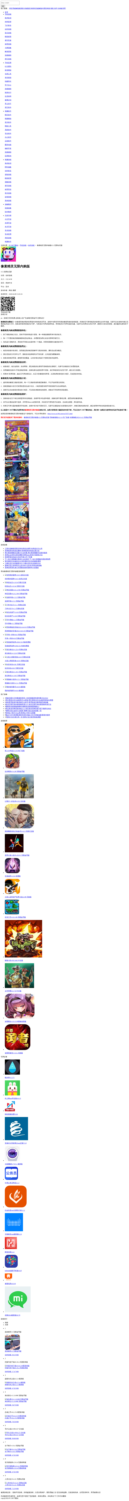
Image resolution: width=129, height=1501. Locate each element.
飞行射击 (8, 25)
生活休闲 (8, 96)
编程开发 (8, 148)
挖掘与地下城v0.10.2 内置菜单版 (16, 1368)
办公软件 (8, 137)
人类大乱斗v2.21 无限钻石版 (15, 1485)
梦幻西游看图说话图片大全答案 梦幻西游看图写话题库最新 (26, 553)
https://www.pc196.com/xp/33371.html (60, 414)
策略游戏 (8, 182)
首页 (6, 12)
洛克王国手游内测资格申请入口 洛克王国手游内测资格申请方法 (28, 704)
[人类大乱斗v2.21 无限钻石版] (16, 1483)
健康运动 (8, 100)
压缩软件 (8, 141)
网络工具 (8, 126)
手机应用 (8, 63)
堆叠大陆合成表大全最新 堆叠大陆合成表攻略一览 (24, 711)
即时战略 (8, 167)
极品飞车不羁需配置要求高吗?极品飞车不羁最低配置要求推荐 (28, 715)
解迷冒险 (8, 51)
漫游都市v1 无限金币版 (13, 1351)
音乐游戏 (8, 33)
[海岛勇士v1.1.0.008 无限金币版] (16, 1399)
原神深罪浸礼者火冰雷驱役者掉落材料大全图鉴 (22, 567)
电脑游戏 (8, 159)
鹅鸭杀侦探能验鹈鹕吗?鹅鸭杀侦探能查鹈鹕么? (22, 706)
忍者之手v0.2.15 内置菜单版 (15, 1418)
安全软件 (8, 133)
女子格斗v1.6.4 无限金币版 (14, 1451)
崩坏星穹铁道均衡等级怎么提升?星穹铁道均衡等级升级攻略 (27, 702)
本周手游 (8, 223)
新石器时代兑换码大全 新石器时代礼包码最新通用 (23, 561)
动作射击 (8, 171)
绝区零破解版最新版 (16, 8)
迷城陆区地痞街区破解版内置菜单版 (37, 8)
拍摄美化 (8, 81)
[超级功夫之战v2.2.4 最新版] (15, 1382)
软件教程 (8, 212)
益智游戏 (8, 197)
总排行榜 (8, 215)
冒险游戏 (8, 174)
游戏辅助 (8, 55)
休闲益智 (8, 22)
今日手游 (8, 219)
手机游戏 (8, 14)
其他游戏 (8, 200)
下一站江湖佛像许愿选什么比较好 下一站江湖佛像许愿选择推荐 (27, 559)
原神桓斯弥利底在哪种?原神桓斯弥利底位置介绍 (22, 551)
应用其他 (8, 156)
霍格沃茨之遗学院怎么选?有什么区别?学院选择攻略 (23, 565)
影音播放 (8, 70)
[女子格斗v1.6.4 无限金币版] (15, 1449)
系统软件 (8, 130)
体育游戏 (8, 44)
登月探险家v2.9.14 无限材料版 (15, 1468)
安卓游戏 (8, 230)
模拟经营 (8, 36)
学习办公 (8, 85)
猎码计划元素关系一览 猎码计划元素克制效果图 (23, 717)
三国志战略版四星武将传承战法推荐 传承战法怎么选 (23, 548)
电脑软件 (8, 111)
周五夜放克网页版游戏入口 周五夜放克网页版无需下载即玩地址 (28, 708)
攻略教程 (8, 204)
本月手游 (8, 227)
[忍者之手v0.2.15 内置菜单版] (15, 1416)
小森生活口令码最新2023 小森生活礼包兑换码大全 (23, 563)
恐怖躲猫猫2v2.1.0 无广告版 (59, 417)
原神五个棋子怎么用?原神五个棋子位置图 (20, 713)
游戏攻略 (8, 208)
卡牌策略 (8, 48)
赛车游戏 (8, 186)
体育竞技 (8, 189)
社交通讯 (8, 66)
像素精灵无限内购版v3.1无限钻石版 (36, 417)
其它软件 (8, 107)
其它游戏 (8, 59)
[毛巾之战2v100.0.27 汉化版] (15, 1433)
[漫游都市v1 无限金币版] (12, 1349)
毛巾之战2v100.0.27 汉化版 (14, 1435)
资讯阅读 (8, 77)
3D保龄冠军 (61, 8)
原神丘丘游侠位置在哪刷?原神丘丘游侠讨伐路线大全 (24, 555)
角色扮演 (8, 18)
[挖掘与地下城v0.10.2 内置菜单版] (17, 1366)
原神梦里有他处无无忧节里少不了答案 (18, 557)
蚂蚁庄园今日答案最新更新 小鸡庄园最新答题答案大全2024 (27, 698)
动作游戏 (8, 29)
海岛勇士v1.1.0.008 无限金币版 (16, 1401)
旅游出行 (8, 92)
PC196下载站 (13, 245)
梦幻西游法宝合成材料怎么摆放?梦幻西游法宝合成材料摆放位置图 (29, 700)
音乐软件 (8, 122)
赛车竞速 (8, 40)
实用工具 (8, 74)
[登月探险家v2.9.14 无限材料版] (16, 1466)
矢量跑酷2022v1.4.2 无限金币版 (81, 417)
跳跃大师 (53, 8)
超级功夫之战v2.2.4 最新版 (14, 1384)
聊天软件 (8, 115)
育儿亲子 (8, 104)
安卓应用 (8, 234)
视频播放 (8, 118)
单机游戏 (8, 238)
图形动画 (8, 145)
